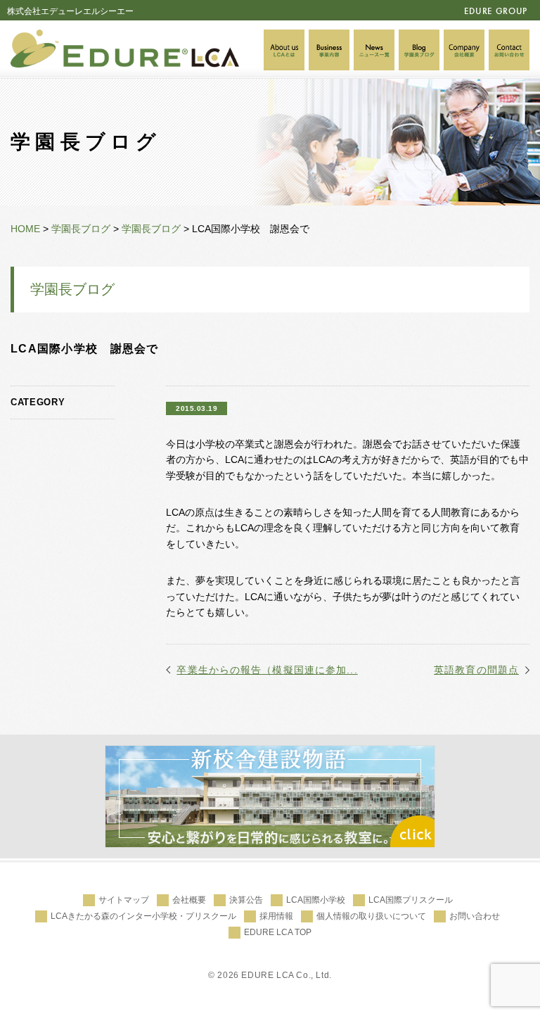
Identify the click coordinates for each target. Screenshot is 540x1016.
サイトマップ (123, 900)
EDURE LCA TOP (277, 932)
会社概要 (189, 900)
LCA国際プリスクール (410, 900)
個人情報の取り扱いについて (371, 916)
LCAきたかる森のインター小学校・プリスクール (143, 916)
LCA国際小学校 (315, 900)
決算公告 (246, 900)
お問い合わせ (474, 916)
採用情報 (276, 916)
